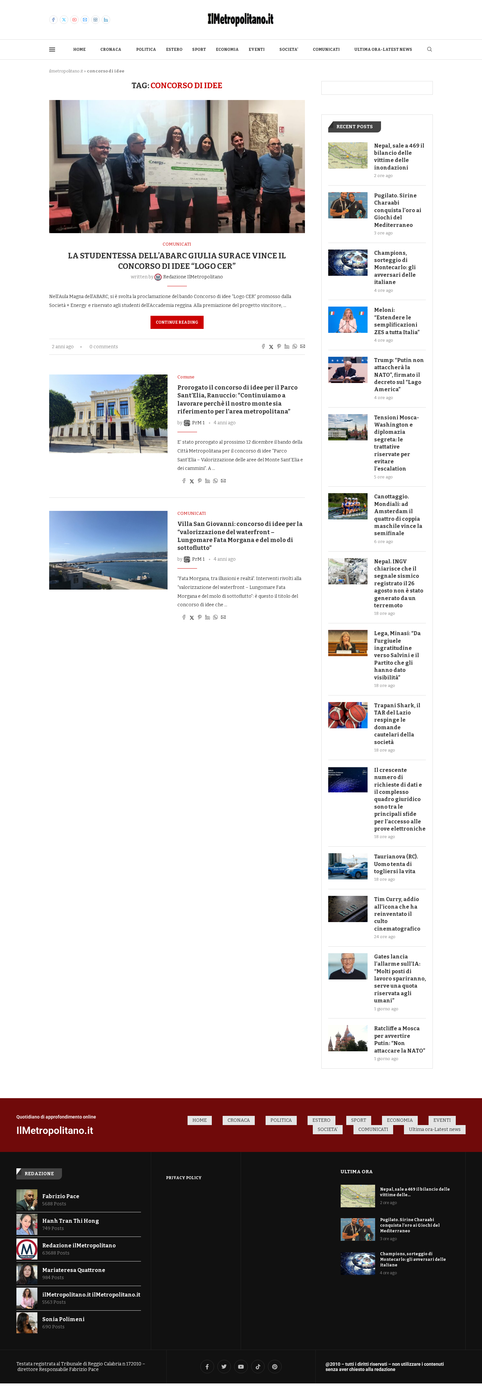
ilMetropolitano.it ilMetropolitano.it (91, 1295)
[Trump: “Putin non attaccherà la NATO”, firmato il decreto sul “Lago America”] (348, 370)
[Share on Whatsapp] (294, 347)
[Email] (85, 19)
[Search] (429, 49)
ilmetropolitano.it (66, 71)
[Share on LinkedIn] (287, 347)
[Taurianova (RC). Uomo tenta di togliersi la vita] (348, 866)
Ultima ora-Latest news (383, 49)
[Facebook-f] (207, 1367)
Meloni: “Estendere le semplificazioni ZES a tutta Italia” (397, 321)
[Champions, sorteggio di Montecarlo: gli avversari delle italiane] (348, 263)
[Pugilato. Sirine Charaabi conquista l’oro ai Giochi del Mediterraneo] (348, 205)
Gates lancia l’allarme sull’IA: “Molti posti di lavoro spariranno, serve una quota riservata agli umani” (400, 979)
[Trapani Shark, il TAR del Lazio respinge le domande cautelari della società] (348, 715)
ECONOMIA (227, 49)
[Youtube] (74, 19)
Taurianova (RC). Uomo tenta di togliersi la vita (396, 864)
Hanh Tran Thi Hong (70, 1221)
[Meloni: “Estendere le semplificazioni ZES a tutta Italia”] (348, 320)
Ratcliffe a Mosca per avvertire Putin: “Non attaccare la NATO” (399, 1039)
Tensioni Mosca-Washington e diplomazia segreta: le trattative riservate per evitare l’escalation (396, 443)
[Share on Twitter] (271, 347)
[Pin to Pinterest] (279, 347)
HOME (79, 49)
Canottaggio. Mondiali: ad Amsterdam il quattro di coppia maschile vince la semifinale (398, 515)
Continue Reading (177, 322)
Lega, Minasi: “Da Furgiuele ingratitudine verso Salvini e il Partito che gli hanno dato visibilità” (397, 655)
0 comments (104, 347)
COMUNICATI (326, 49)
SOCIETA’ (288, 49)
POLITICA (146, 49)
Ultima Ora (357, 1172)
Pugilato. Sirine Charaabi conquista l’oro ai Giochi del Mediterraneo (397, 210)
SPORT (199, 49)
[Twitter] (64, 19)
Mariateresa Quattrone (73, 1270)
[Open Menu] (52, 49)
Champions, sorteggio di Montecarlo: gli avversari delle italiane (395, 268)
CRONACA (110, 49)
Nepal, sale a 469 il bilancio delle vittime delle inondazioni (399, 157)
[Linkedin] (106, 19)
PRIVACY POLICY (184, 1178)
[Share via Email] (302, 347)
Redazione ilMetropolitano (79, 1245)
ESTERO (174, 49)
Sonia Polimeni (63, 1319)
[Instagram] (95, 19)
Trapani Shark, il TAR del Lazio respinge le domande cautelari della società (397, 723)
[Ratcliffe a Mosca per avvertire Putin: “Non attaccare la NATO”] (348, 1038)
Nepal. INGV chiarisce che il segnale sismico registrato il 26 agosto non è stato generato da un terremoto (398, 583)
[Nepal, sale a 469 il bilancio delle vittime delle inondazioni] (348, 155)
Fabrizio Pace (60, 1196)
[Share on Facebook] (263, 347)
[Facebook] (53, 19)
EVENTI (257, 49)
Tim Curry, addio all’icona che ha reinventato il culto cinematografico (397, 914)
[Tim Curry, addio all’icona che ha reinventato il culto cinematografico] (348, 909)
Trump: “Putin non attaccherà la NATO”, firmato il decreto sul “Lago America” (399, 375)
